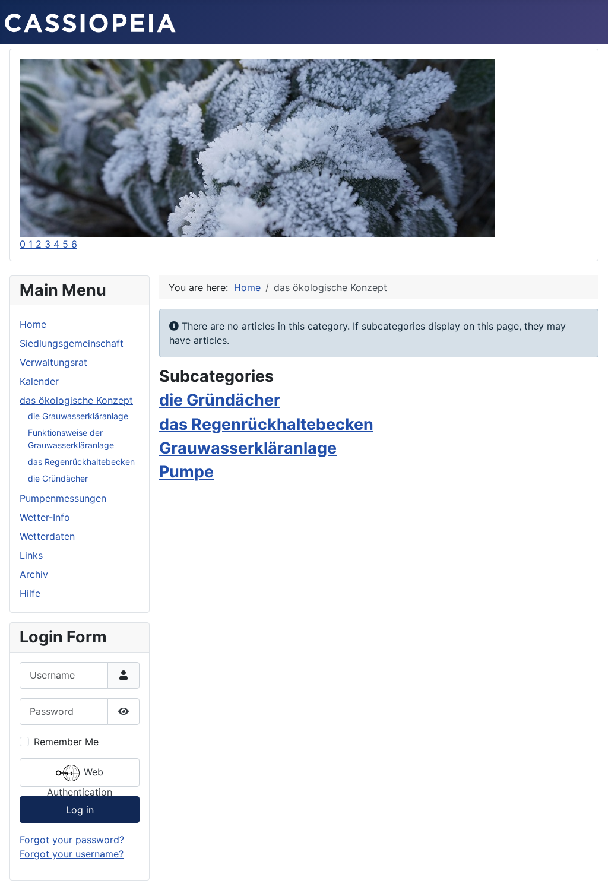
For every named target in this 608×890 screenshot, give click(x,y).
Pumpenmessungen (63, 498)
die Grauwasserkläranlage (78, 416)
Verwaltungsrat (53, 362)
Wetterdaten (47, 536)
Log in (80, 810)
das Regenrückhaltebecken (81, 462)
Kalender (39, 381)
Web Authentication (79, 776)
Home (33, 324)
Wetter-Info (45, 517)
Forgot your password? (72, 839)
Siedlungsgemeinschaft (72, 343)
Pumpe (186, 472)
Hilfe (30, 593)
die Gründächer (58, 478)
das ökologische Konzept (76, 400)
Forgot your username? (72, 854)
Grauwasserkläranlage (248, 448)
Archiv (34, 574)
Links (31, 555)
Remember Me (66, 742)
